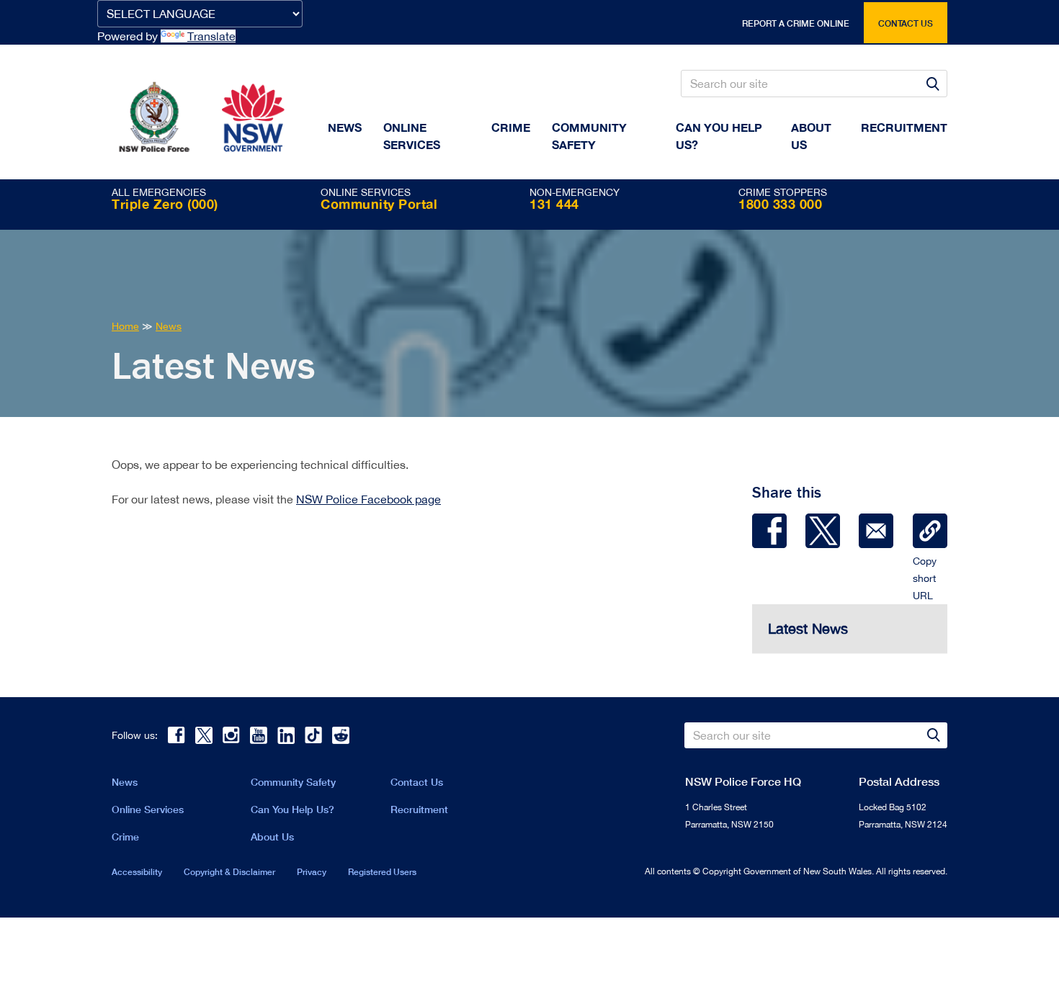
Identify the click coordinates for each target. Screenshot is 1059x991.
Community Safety (589, 135)
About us (811, 135)
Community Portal (379, 204)
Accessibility (137, 871)
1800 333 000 (780, 204)
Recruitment (904, 127)
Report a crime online (795, 23)
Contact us (905, 23)
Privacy (311, 871)
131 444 (554, 204)
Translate (211, 36)
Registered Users (382, 871)
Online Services (411, 135)
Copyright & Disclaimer (229, 871)
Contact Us (416, 782)
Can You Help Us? (719, 135)
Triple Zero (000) (165, 204)
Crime (510, 127)
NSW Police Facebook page (368, 499)
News (345, 127)
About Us (272, 836)
